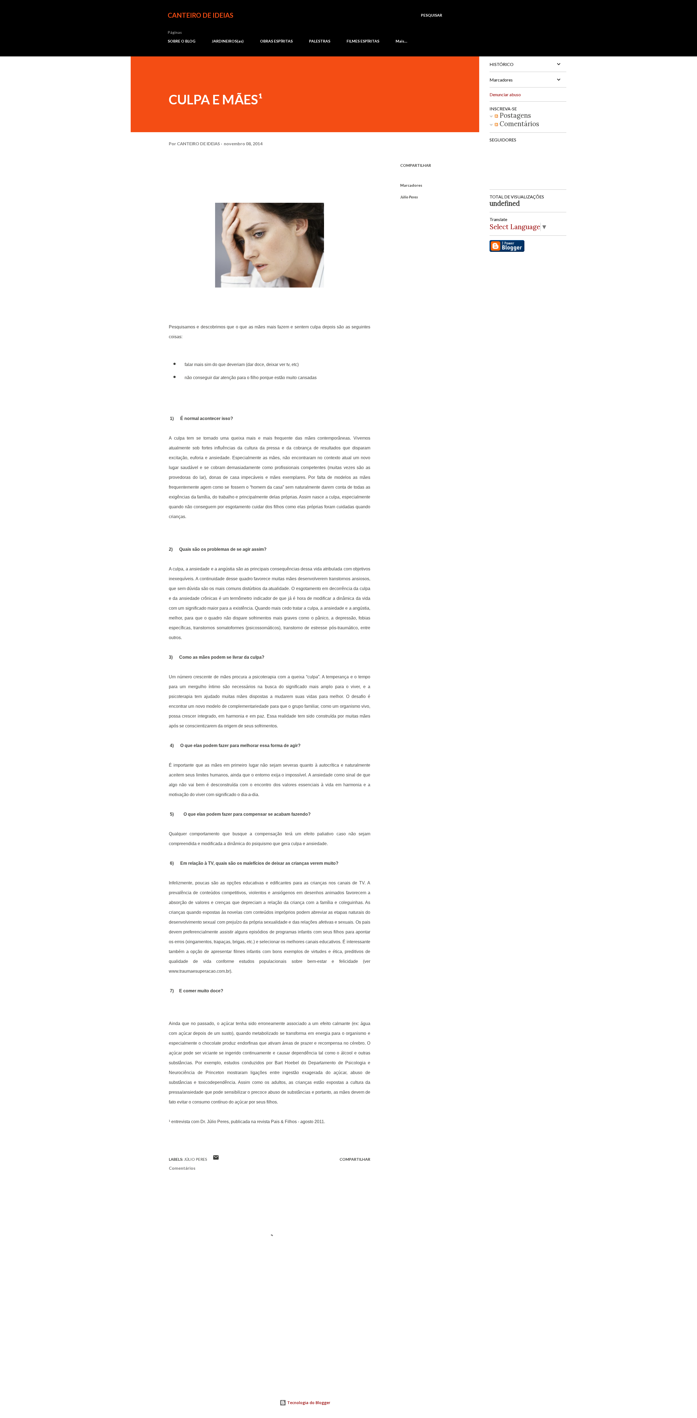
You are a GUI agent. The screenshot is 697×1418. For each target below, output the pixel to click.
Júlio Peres (409, 197)
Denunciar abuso (505, 94)
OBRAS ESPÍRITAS (276, 41)
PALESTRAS (319, 41)
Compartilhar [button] (415, 165)
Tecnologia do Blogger (308, 1402)
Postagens (514, 115)
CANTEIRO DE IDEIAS (200, 15)
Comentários (518, 124)
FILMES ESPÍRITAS (363, 41)
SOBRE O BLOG (181, 41)
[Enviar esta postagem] (216, 1159)
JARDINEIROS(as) (228, 41)
